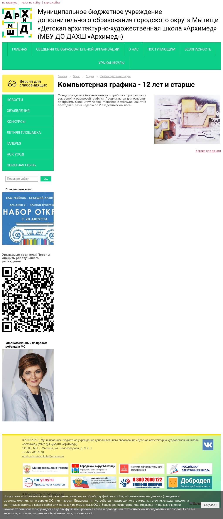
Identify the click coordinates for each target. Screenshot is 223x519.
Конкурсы (16, 122)
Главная (19, 49)
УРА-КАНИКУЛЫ (111, 63)
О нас (133, 49)
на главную (9, 2)
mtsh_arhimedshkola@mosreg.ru (43, 456)
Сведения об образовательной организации (77, 49)
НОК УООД (15, 154)
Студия (90, 76)
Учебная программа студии (115, 76)
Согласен (210, 505)
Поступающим (161, 49)
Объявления (18, 111)
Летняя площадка (24, 132)
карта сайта (52, 2)
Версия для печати (208, 150)
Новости (15, 100)
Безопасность (197, 49)
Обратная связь (21, 165)
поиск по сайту (31, 2)
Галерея (14, 143)
